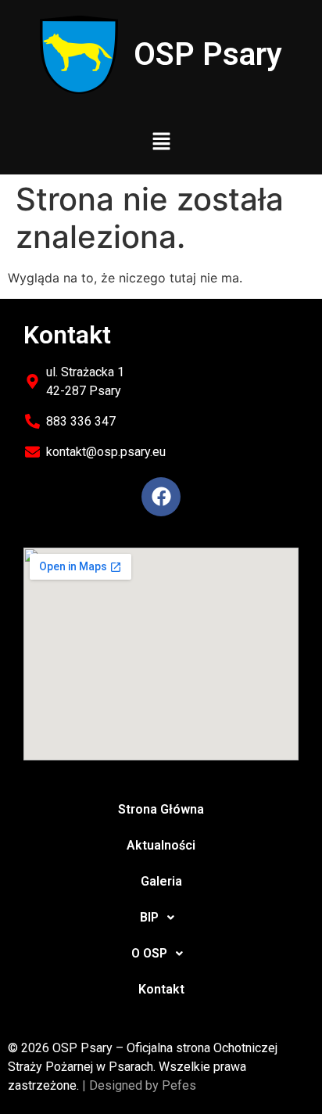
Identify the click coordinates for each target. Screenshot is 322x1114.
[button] (161, 142)
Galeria (161, 881)
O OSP (149, 953)
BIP (149, 917)
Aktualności (161, 845)
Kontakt (161, 989)
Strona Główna (161, 809)
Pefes (179, 1085)
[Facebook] (161, 496)
